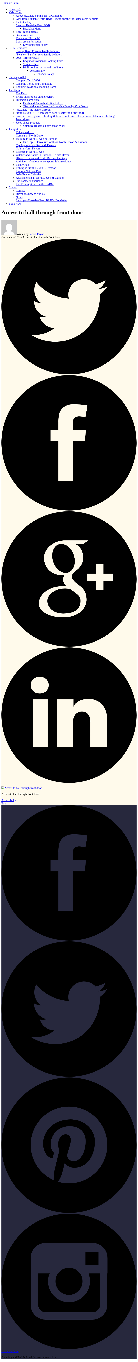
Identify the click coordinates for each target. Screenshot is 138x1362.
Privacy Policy (45, 73)
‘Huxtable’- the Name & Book (33, 109)
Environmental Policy (35, 44)
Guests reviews (24, 35)
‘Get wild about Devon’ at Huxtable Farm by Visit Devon (55, 106)
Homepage (15, 9)
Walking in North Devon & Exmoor (36, 138)
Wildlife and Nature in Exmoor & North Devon (43, 154)
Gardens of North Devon (30, 135)
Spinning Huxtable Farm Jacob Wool (44, 125)
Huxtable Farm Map (27, 99)
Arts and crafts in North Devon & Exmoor (40, 177)
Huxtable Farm (10, 3)
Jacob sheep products (28, 122)
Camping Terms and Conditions (34, 83)
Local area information (29, 41)
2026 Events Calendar (28, 174)
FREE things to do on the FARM (35, 96)
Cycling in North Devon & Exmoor (36, 145)
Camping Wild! (17, 77)
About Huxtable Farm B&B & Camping (39, 15)
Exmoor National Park (28, 171)
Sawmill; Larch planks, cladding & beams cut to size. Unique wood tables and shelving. (65, 116)
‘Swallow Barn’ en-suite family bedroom (39, 54)
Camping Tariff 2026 (28, 80)
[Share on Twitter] (69, 373)
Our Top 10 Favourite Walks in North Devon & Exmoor (55, 142)
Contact (13, 187)
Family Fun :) (23, 164)
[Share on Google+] (69, 645)
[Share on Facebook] (69, 509)
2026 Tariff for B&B (27, 57)
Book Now (15, 203)
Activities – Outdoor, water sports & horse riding (43, 161)
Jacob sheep (22, 119)
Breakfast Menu (32, 28)
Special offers (30, 64)
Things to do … (18, 129)
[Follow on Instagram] (69, 1348)
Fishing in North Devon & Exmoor (36, 167)
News (19, 197)
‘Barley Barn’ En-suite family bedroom (38, 51)
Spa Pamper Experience (29, 180)
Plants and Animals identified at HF (43, 103)
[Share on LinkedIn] (69, 781)
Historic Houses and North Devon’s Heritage (41, 158)
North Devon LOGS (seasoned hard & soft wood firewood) (50, 112)
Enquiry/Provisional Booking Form (43, 60)
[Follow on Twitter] (69, 1075)
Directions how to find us (30, 193)
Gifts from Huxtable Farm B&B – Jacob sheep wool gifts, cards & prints (57, 18)
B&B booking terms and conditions (43, 67)
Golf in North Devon (28, 148)
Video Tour (15, 12)
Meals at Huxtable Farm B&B (33, 25)
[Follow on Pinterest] (69, 1211)
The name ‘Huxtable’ (28, 38)
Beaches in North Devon (30, 151)
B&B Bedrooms (18, 48)
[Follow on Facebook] (69, 939)
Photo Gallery (24, 22)
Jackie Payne (36, 234)
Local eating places (27, 31)
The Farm (14, 90)
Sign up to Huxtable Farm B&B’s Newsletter (41, 200)
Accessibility (37, 70)
